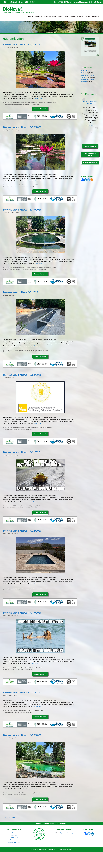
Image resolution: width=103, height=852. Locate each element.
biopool (7, 187)
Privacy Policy (14, 837)
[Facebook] (82, 193)
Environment (30, 104)
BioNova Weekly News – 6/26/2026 (22, 127)
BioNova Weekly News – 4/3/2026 (21, 692)
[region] (51, 27)
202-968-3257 (30, 2)
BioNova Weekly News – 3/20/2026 (22, 735)
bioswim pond (21, 269)
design (19, 187)
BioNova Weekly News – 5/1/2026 (21, 452)
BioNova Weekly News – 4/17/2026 (22, 612)
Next (13, 817)
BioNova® (13, 9)
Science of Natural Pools (31, 102)
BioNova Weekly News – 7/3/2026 (21, 44)
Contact (14, 833)
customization (17, 104)
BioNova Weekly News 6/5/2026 (20, 292)
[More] (91, 193)
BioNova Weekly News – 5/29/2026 (22, 374)
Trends (28, 185)
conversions (12, 507)
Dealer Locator (14, 835)
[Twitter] (88, 193)
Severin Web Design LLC (66, 849)
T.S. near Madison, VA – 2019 (90, 103)
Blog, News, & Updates (76, 16)
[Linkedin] (85, 193)
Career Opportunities (14, 842)
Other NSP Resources (50, 16)
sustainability (37, 104)
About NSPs (38, 16)
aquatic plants (8, 104)
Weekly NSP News (51, 102)
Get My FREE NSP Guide (62, 2)
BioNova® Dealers (95, 2)
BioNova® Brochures (80, 2)
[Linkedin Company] (92, 834)
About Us (30, 16)
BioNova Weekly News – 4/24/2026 (22, 530)
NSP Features (8, 102)
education (23, 104)
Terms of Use (14, 840)
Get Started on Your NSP (92, 16)
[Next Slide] (91, 145)
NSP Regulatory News (18, 102)
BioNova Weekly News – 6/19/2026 (22, 209)
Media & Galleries (63, 16)
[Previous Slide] (89, 145)
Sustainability (42, 102)
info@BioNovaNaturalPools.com (12, 2)
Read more (38, 98)
